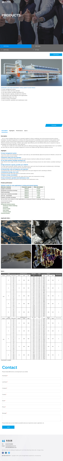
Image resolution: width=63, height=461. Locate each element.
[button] (61, 2)
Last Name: (5, 381)
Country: (4, 394)
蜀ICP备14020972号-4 (6, 455)
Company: (4, 388)
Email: (3, 400)
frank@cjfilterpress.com (11, 445)
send (8, 427)
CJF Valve (36, 49)
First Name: (5, 375)
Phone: (4, 406)
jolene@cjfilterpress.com (11, 447)
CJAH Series (5, 49)
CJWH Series (36, 46)
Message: (4, 413)
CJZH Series (5, 46)
